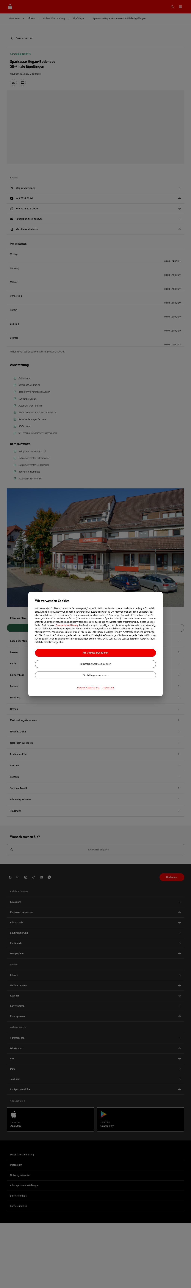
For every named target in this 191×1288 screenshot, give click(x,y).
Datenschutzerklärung (67, 625)
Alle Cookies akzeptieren (95, 652)
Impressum (108, 687)
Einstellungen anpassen (95, 675)
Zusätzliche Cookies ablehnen (95, 664)
